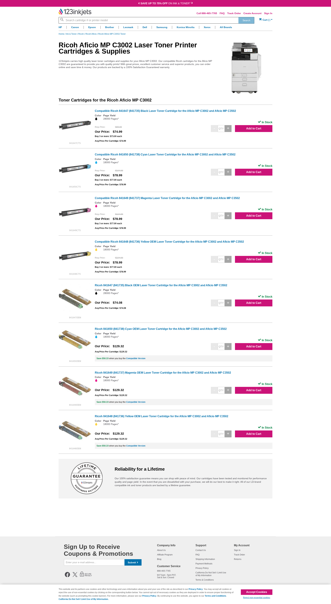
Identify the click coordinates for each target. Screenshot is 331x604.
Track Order (234, 13)
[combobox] (156, 20)
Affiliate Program (165, 555)
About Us (161, 550)
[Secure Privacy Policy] (86, 576)
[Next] (192, 4)
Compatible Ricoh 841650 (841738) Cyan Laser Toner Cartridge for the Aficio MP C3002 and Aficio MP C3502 (165, 154)
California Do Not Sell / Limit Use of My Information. (83, 599)
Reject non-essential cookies (256, 597)
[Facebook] (67, 576)
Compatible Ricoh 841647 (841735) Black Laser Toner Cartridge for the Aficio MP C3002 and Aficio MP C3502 (165, 110)
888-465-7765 (209, 13)
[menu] (165, 28)
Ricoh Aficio (91, 34)
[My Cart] (265, 20)
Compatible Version (135, 358)
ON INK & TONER (165, 3)
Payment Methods (203, 563)
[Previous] (139, 4)
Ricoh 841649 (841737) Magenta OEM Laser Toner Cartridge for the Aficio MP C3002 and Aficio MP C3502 (163, 372)
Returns (237, 559)
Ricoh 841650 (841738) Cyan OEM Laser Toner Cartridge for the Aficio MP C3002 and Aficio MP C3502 (161, 328)
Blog (159, 559)
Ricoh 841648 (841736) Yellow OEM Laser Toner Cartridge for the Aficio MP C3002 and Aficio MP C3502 (161, 416)
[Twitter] (75, 576)
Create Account (252, 13)
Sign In (268, 13)
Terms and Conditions (215, 596)
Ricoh (81, 34)
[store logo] (75, 11)
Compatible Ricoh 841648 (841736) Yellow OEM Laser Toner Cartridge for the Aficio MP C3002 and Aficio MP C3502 (169, 241)
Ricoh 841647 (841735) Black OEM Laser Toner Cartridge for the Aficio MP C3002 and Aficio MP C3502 (161, 285)
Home (62, 34)
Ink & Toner (71, 34)
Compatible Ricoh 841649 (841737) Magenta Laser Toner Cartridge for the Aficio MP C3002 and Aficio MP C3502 (167, 198)
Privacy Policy (202, 568)
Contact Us (200, 550)
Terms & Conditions (204, 580)
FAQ (222, 13)
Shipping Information (205, 559)
